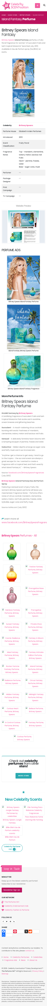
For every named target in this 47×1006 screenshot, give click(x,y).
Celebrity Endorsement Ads (16, 906)
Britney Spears (25, 15)
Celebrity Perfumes (20, 957)
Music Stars (12, 15)
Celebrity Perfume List (12, 847)
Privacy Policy (38, 971)
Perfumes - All (19, 535)
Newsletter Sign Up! (11, 890)
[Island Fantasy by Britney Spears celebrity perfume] (23, 277)
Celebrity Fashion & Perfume (17, 910)
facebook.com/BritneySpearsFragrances (26, 472)
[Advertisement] (34, 833)
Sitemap (5, 974)
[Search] (44, 5)
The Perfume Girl (12, 902)
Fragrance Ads (10, 960)
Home (4, 15)
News (22, 960)
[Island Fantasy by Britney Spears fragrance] (23, 370)
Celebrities (37, 957)
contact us (29, 951)
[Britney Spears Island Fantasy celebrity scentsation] (23, 326)
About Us (33, 960)
